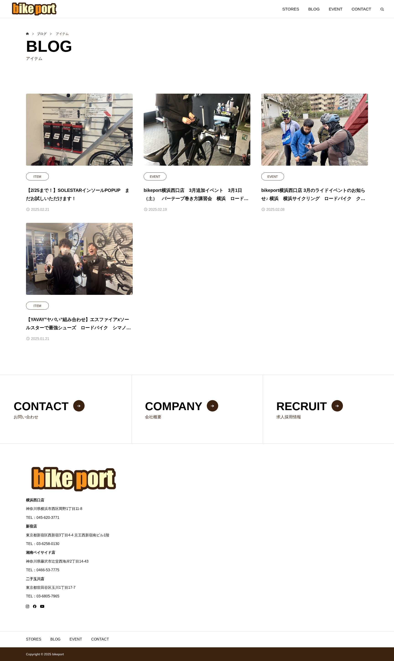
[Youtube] (42, 606)
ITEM (37, 176)
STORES (290, 9)
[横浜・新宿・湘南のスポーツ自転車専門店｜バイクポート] (34, 9)
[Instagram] (27, 606)
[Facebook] (35, 606)
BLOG (314, 9)
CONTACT (361, 9)
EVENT (335, 9)
